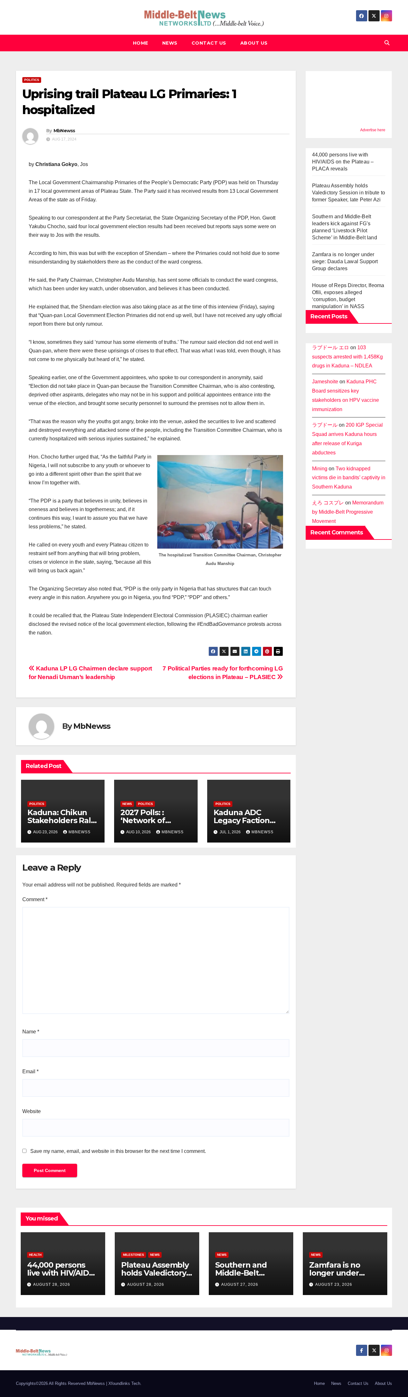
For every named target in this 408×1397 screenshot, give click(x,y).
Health (35, 1254)
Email (30, 1071)
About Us (254, 43)
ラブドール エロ (330, 347)
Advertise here (372, 130)
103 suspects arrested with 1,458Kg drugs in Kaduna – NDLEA (347, 357)
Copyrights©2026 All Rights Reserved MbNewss (61, 1383)
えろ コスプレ (328, 502)
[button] (387, 43)
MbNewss (64, 131)
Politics (31, 80)
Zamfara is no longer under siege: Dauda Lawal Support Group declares (345, 261)
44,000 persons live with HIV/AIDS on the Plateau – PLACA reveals (343, 161)
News (170, 43)
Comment (34, 899)
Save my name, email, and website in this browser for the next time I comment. (118, 1151)
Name (30, 1031)
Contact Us (209, 43)
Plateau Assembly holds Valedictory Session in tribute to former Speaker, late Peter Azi (348, 192)
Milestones (133, 1254)
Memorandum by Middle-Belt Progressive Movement (347, 512)
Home (140, 43)
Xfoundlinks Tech (124, 1383)
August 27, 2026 (239, 1284)
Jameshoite (325, 382)
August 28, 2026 (51, 1284)
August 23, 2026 (333, 1284)
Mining (319, 468)
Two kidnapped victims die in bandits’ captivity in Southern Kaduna (348, 478)
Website (31, 1111)
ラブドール (325, 425)
